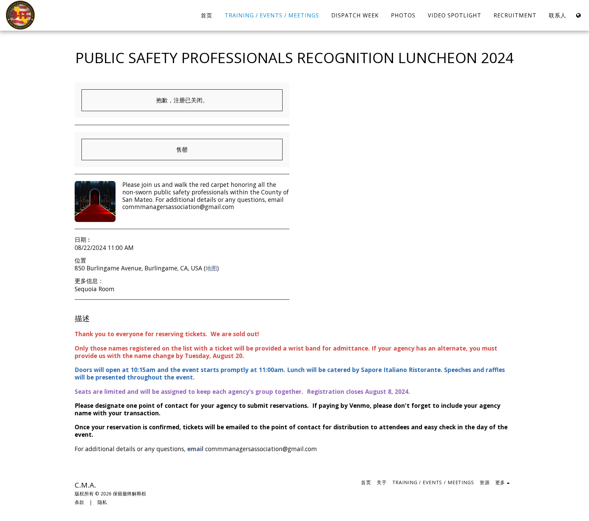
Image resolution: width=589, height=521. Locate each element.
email (195, 449)
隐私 (102, 502)
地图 (211, 268)
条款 (79, 502)
